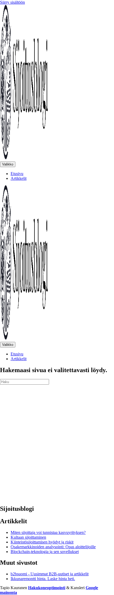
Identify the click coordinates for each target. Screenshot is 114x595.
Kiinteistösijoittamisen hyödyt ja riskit (42, 542)
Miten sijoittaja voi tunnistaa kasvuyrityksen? (48, 532)
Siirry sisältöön (12, 2)
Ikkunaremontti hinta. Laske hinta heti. (43, 578)
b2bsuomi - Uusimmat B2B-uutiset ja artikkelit (50, 574)
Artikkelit (19, 178)
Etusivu (17, 173)
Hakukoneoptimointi (46, 587)
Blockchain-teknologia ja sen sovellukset (45, 551)
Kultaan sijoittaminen (28, 537)
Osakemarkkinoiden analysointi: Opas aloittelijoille (53, 547)
